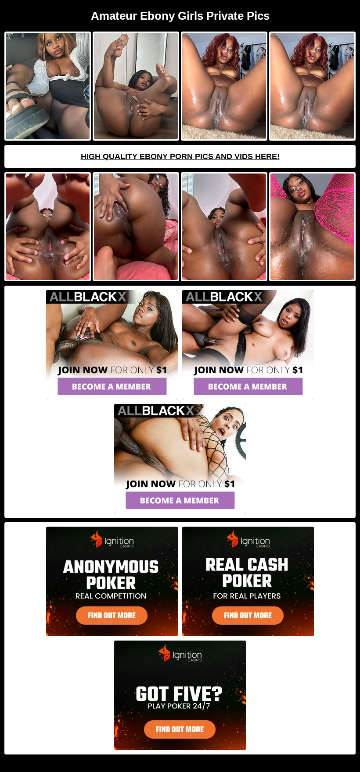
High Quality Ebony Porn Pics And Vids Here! (180, 156)
